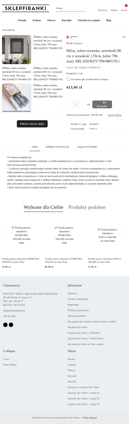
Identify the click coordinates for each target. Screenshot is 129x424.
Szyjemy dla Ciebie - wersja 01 (83, 393)
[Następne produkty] (120, 230)
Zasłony (72, 364)
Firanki (71, 359)
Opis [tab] (35, 147)
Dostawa (72, 293)
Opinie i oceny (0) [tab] (57, 147)
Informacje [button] (75, 285)
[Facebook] (5, 325)
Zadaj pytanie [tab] (87, 147)
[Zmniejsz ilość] (69, 104)
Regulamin (73, 304)
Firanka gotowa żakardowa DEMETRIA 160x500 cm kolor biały (30, 260)
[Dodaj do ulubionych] (120, 104)
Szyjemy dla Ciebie (77, 327)
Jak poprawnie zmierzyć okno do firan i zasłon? (92, 321)
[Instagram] (11, 325)
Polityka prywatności (78, 310)
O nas (6, 359)
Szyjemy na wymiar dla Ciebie (83, 387)
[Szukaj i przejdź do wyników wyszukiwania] (83, 8)
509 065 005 (9, 316)
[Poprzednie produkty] (8, 230)
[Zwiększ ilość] (82, 104)
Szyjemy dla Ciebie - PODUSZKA (86, 338)
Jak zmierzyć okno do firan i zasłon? (86, 344)
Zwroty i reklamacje (78, 299)
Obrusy (71, 370)
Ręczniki (72, 376)
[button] (16, 49)
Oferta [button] (72, 351)
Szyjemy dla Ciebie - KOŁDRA (84, 333)
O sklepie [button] (9, 351)
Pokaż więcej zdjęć (32, 123)
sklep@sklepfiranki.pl (14, 310)
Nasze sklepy (10, 364)
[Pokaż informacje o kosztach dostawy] (99, 129)
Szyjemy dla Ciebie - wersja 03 (83, 404)
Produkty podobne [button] (87, 207)
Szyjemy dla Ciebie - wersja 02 (83, 398)
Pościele (72, 381)
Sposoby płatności (77, 316)
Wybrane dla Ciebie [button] (43, 207)
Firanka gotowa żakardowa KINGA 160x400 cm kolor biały (71, 260)
